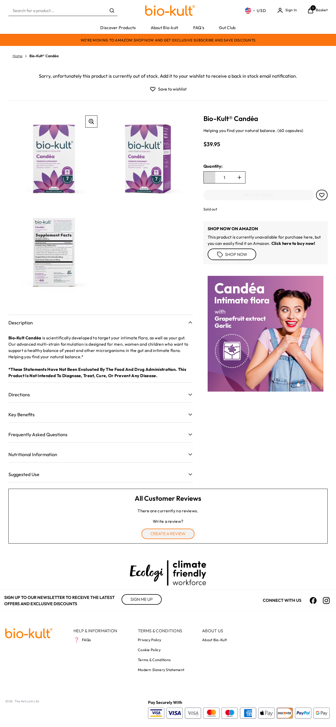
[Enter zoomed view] (91, 121)
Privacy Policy (149, 640)
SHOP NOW (236, 254)
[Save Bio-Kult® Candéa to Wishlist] (153, 89)
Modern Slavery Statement (161, 669)
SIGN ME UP (141, 599)
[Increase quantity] (239, 177)
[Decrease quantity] (209, 177)
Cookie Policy (149, 649)
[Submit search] (111, 10)
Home (18, 56)
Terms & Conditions (154, 659)
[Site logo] (170, 10)
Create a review (168, 533)
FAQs (86, 640)
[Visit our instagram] (326, 600)
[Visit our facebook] (313, 600)
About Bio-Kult (214, 640)
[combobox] (63, 10)
